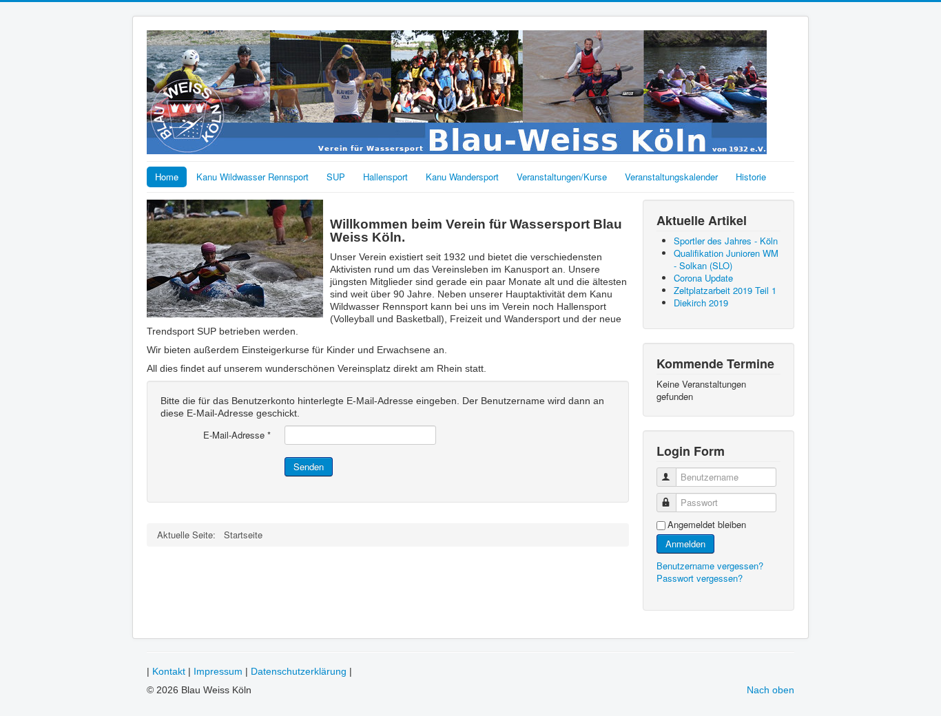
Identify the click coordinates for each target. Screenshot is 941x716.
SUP (336, 176)
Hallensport (385, 176)
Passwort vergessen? (699, 578)
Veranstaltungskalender (671, 176)
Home (166, 176)
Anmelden (685, 543)
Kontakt (168, 671)
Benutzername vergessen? (709, 565)
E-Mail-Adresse (237, 435)
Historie (751, 176)
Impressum (218, 671)
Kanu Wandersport (462, 176)
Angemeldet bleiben (707, 524)
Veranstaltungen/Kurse (562, 176)
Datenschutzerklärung (299, 671)
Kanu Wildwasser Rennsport (252, 176)
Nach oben (770, 689)
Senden (308, 466)
